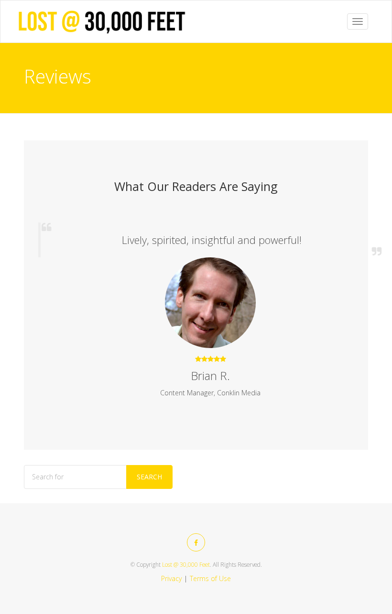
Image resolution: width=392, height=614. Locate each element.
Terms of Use (210, 578)
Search (149, 476)
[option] (210, 316)
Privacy (171, 578)
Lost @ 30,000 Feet (186, 564)
